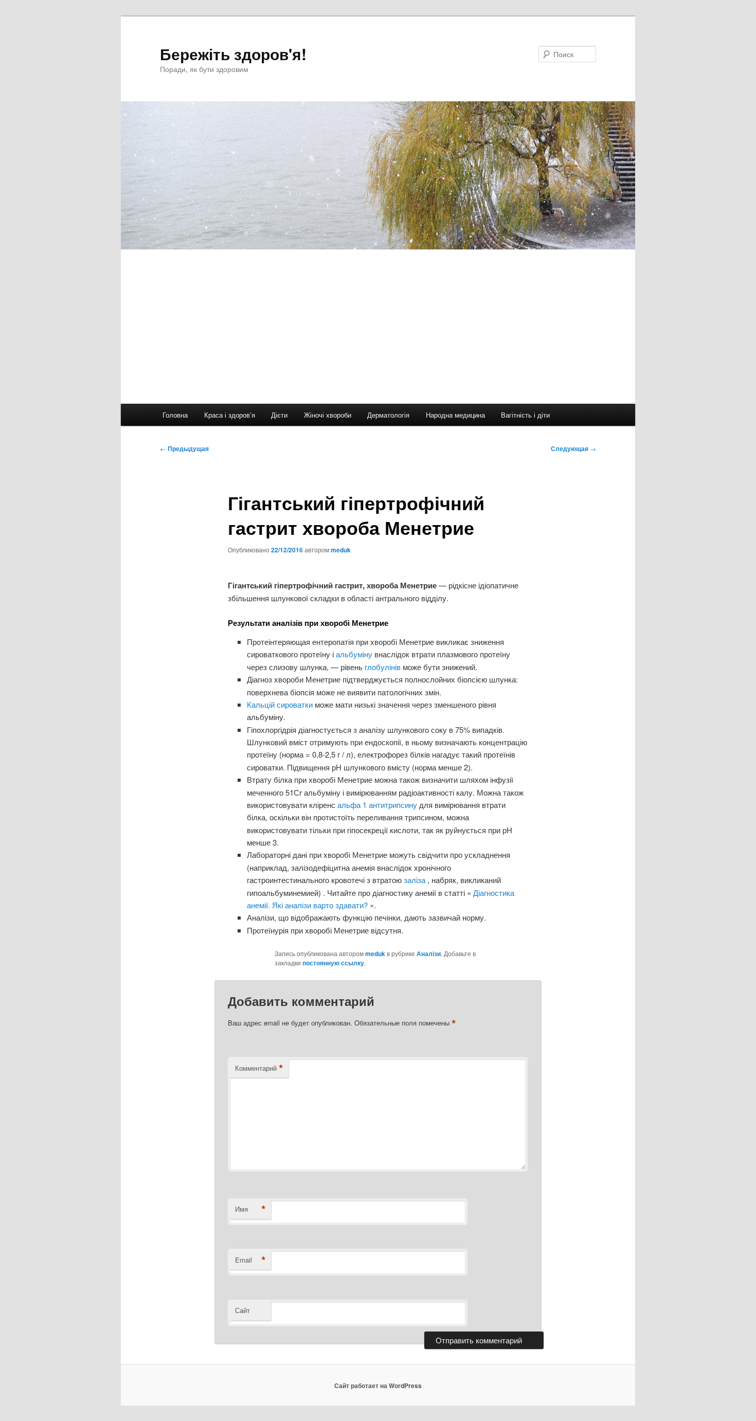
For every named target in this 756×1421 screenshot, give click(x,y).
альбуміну (355, 654)
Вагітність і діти (525, 415)
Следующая (573, 448)
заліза (415, 879)
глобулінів (384, 666)
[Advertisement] (378, 327)
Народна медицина (455, 415)
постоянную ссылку (333, 962)
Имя (250, 1209)
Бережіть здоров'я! (233, 54)
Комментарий (259, 1068)
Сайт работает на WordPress (378, 1385)
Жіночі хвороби (327, 415)
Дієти (279, 415)
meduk (341, 549)
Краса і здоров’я (229, 415)
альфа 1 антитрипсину (378, 804)
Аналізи (429, 953)
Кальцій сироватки (281, 704)
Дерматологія (388, 415)
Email (250, 1260)
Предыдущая (184, 448)
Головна (175, 415)
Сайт (242, 1310)
